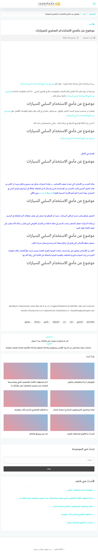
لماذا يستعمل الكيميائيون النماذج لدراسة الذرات (73, 506)
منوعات (37, 322)
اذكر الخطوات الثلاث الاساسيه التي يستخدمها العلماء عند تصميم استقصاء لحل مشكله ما (56, 498)
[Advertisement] (48, 62)
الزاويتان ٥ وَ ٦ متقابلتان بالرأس (80, 490)
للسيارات (23, 84)
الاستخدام (37, 84)
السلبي (30, 84)
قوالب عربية (38, 549)
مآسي (43, 84)
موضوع (51, 84)
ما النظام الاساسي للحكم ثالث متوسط (77, 514)
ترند (90, 24)
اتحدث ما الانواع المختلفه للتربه (79, 522)
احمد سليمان (88, 37)
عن (47, 84)
